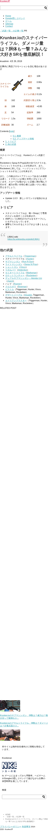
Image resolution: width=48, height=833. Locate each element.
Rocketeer (31, 275)
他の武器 (10, 144)
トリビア (10, 141)
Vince (23, 267)
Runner (17, 284)
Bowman (22, 286)
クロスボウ (10, 286)
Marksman (32, 273)
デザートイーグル (13, 295)
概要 (17, 136)
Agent (10, 281)
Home (8, 16)
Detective (22, 270)
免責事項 (26, 826)
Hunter (30, 259)
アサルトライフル (13, 256)
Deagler (28, 295)
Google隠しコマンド (15, 18)
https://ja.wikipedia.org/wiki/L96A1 (23, 239)
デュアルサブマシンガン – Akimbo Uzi (23, 278)
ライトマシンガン (13, 264)
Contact (9, 26)
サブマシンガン (12, 261)
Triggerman (30, 256)
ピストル (9, 289)
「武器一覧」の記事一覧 (12, 31)
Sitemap (9, 24)
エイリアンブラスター (16, 300)
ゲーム (8, 21)
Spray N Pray (31, 264)
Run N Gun (27, 261)
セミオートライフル (15, 273)
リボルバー (10, 270)
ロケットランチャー (15, 275)
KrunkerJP (5, 1)
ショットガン (11, 267)
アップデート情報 (23, 139)
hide (12, 131)
